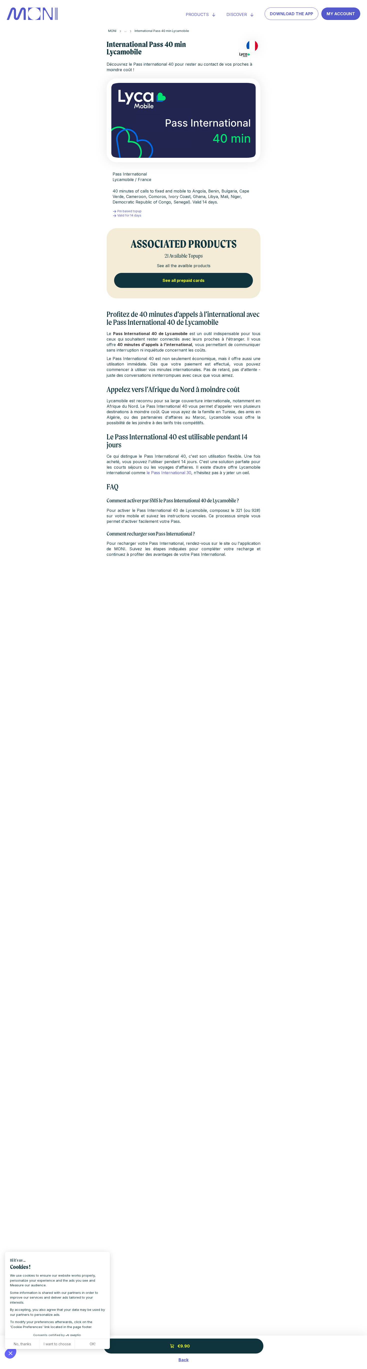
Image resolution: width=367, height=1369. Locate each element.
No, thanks (22, 1344)
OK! (92, 1344)
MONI (112, 31)
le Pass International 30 (169, 472)
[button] (10, 1353)
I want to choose (57, 1344)
